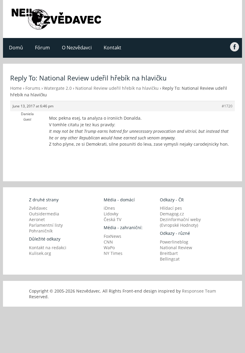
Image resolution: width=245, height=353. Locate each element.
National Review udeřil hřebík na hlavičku (117, 88)
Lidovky (111, 214)
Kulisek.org (40, 253)
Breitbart (169, 253)
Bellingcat (170, 259)
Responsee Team (199, 291)
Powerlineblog (174, 242)
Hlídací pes (171, 208)
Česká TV (112, 219)
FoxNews (112, 236)
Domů (16, 47)
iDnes (109, 208)
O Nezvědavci (77, 47)
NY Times (113, 253)
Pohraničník (41, 231)
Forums (32, 88)
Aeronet (37, 219)
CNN (108, 242)
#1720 (227, 106)
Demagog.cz (172, 214)
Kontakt (112, 47)
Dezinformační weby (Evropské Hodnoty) (180, 222)
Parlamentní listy (46, 225)
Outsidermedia (44, 214)
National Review (176, 247)
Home (16, 88)
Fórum (42, 47)
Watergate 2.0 (58, 88)
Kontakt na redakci (47, 247)
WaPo (109, 247)
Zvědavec (38, 208)
